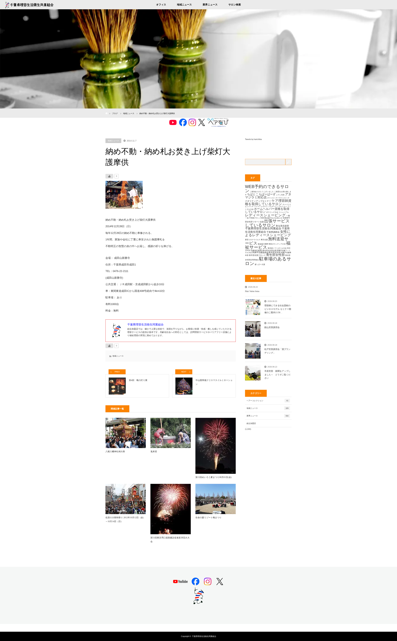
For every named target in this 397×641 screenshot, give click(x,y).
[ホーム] (106, 109)
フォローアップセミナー (277, 206)
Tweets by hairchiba (253, 139)
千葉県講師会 (273, 232)
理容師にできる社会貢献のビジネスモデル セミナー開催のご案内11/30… (277, 309)
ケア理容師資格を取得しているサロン (268, 202)
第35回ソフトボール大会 (277, 248)
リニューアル (284, 212)
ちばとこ (252, 194)
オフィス (161, 4)
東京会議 (264, 240)
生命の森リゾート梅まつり (208, 517)
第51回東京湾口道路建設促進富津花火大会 (170, 540)
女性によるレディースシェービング (268, 233)
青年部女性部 (275, 254)
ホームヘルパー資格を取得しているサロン (267, 210)
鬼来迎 (153, 451)
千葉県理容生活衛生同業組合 (263, 228)
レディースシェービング (265, 215)
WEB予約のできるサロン (267, 188)
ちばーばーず (267, 194)
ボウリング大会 (272, 212)
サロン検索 (234, 4)
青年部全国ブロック (257, 255)
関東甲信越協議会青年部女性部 (266, 252)
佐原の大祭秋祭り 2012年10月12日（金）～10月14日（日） (125, 519)
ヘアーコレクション (267, 401)
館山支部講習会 (272, 327)
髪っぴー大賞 (260, 264)
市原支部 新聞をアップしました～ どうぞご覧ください (277, 374)
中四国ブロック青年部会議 (259, 218)
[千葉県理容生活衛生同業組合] (198, 603)
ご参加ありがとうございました (262, 191)
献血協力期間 (263, 244)
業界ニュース (210, 4)
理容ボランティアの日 (277, 244)
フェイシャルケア (261, 206)
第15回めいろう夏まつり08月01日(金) (213, 477)
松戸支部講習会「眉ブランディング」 (277, 351)
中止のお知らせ (276, 218)
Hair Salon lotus (252, 291)
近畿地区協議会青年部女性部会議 (263, 250)
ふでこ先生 (280, 195)
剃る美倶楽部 (282, 226)
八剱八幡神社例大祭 (115, 451)
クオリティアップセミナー (258, 201)
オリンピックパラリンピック (278, 198)
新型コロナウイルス (252, 240)
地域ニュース (184, 4)
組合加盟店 (251, 423)
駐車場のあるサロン (268, 261)
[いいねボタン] (109, 176)
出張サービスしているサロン (267, 223)
